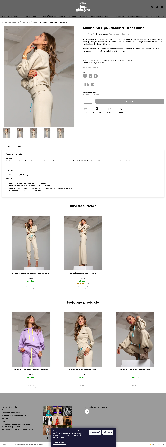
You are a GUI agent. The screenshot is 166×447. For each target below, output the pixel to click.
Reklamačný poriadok (11, 427)
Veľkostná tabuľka (9, 407)
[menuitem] (3, 16)
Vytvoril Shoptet (158, 444)
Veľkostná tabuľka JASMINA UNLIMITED (17, 430)
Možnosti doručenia (91, 94)
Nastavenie (59, 442)
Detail (29, 289)
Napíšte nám (7, 418)
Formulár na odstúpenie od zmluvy (16, 424)
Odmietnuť (94, 432)
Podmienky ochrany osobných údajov (17, 415)
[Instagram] (87, 411)
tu (67, 437)
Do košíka (130, 101)
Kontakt (5, 421)
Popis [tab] (8, 146)
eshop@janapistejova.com (96, 407)
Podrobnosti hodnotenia (119, 34)
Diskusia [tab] (21, 146)
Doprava (5, 410)
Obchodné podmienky (11, 413)
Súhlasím (108, 432)
